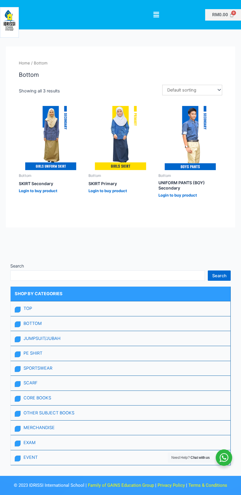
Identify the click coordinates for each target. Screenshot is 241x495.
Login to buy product (38, 190)
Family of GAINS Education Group (121, 485)
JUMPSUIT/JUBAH (42, 338)
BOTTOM (33, 323)
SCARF (31, 383)
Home (24, 63)
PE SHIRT (33, 353)
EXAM (30, 442)
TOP (28, 308)
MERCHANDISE (39, 427)
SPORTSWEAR (38, 368)
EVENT (31, 457)
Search (17, 266)
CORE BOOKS (37, 398)
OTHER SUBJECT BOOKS (49, 413)
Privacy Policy (172, 485)
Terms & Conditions (207, 485)
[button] (156, 14)
